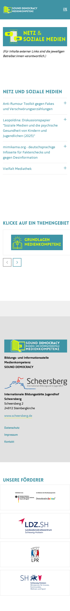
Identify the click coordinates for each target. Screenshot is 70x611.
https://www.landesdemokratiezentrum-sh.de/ (35, 525)
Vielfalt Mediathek (17, 168)
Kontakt (9, 441)
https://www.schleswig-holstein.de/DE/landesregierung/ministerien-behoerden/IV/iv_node (35, 582)
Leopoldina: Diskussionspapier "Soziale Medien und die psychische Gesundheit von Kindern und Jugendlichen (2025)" (30, 128)
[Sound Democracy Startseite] (20, 9)
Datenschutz (11, 428)
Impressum (11, 434)
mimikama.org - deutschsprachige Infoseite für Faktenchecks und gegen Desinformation (29, 152)
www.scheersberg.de (18, 416)
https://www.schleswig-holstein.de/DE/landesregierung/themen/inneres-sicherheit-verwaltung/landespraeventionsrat (35, 554)
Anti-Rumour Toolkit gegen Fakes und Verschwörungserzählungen (28, 106)
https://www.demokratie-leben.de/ (35, 497)
